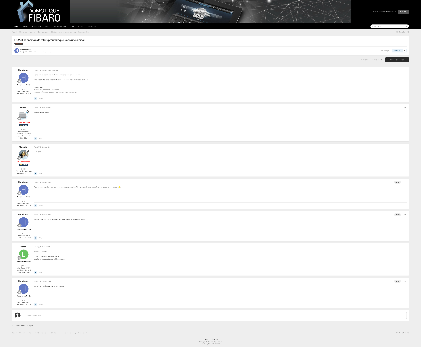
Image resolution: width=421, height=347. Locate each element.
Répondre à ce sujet (397, 60)
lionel (23, 247)
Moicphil (23, 147)
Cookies (215, 339)
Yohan (23, 107)
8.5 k (24, 169)
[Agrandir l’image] (119, 187)
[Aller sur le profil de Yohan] (24, 115)
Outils (47, 26)
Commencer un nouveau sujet (371, 60)
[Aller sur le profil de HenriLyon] (16, 50)
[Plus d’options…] (405, 70)
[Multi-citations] (35, 98)
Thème (206, 339)
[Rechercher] (406, 26)
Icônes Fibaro (36, 26)
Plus (71, 26)
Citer (41, 99)
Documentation (59, 26)
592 (24, 266)
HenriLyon (27, 49)
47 (24, 89)
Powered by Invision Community (210, 344)
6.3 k (24, 129)
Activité (80, 26)
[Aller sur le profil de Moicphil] (24, 155)
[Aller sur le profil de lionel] (24, 254)
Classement (92, 26)
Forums (16, 26)
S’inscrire (403, 12)
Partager (386, 50)
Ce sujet (398, 26)
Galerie (25, 26)
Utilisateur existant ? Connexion (383, 12)
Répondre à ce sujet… (34, 315)
